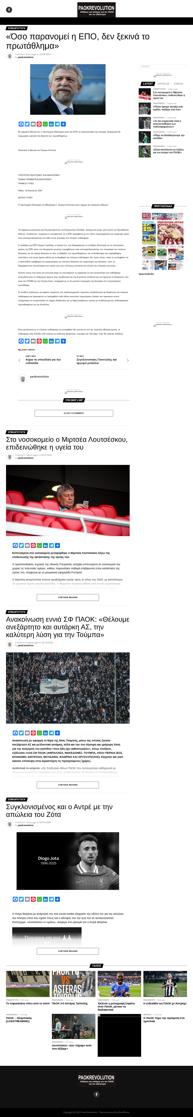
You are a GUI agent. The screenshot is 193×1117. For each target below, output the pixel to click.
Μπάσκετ (75, 21)
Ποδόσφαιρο (59, 21)
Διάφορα (136, 21)
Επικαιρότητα (104, 21)
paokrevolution (25, 57)
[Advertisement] (163, 181)
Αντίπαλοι (122, 21)
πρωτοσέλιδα (146, 274)
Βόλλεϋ (88, 21)
